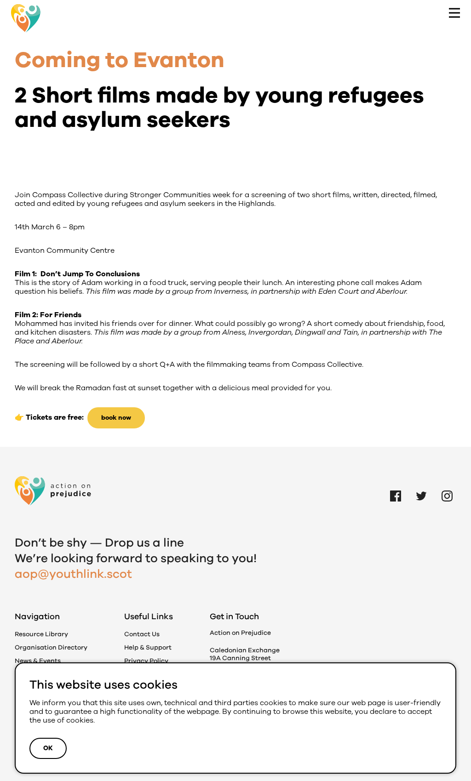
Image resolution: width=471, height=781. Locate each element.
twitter (421, 485)
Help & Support (148, 647)
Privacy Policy (146, 660)
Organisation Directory (51, 647)
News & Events (38, 660)
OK (48, 748)
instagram (447, 485)
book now (116, 417)
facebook (395, 485)
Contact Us (142, 634)
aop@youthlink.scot (73, 574)
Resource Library (41, 634)
